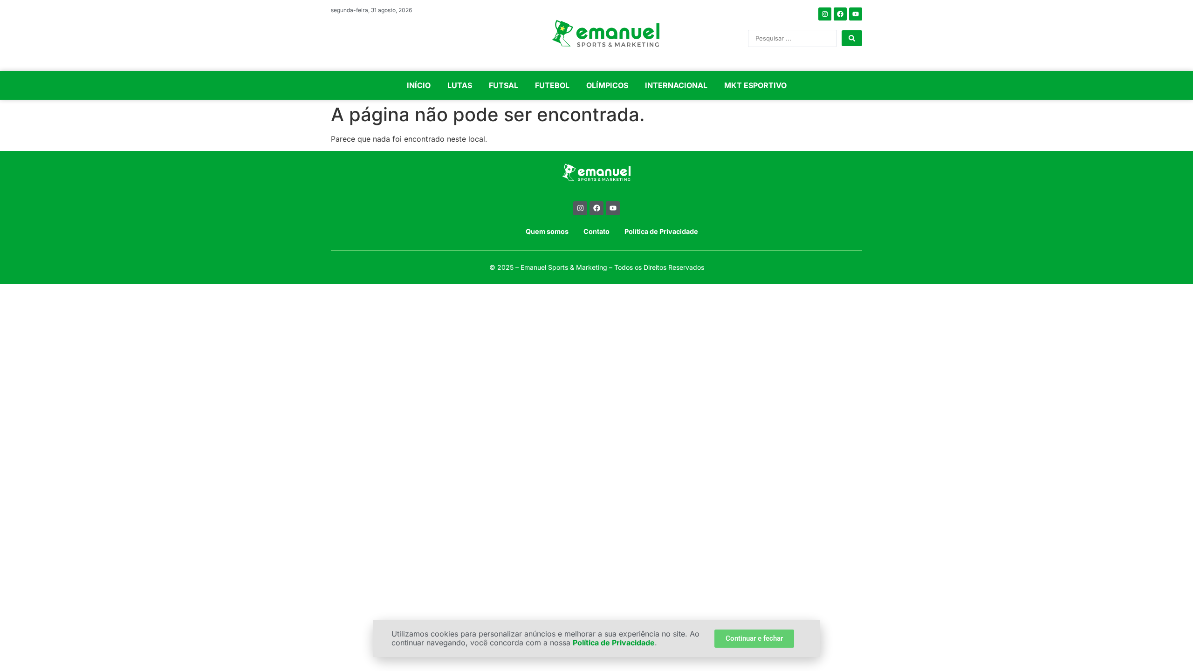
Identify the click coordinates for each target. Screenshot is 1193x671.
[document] (596, 335)
